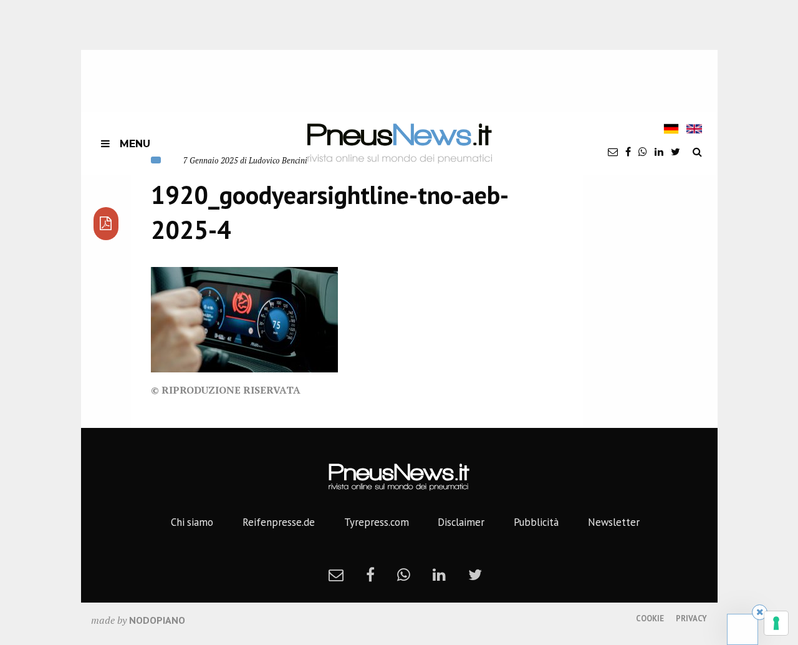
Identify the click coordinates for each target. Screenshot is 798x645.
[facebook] (628, 151)
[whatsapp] (642, 151)
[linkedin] (659, 151)
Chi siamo (192, 522)
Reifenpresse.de (279, 522)
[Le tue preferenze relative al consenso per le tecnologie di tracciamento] (776, 623)
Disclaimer (461, 522)
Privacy (691, 618)
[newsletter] (613, 151)
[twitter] (675, 151)
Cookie (650, 618)
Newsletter (614, 522)
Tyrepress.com (376, 522)
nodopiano (157, 620)
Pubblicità (536, 522)
